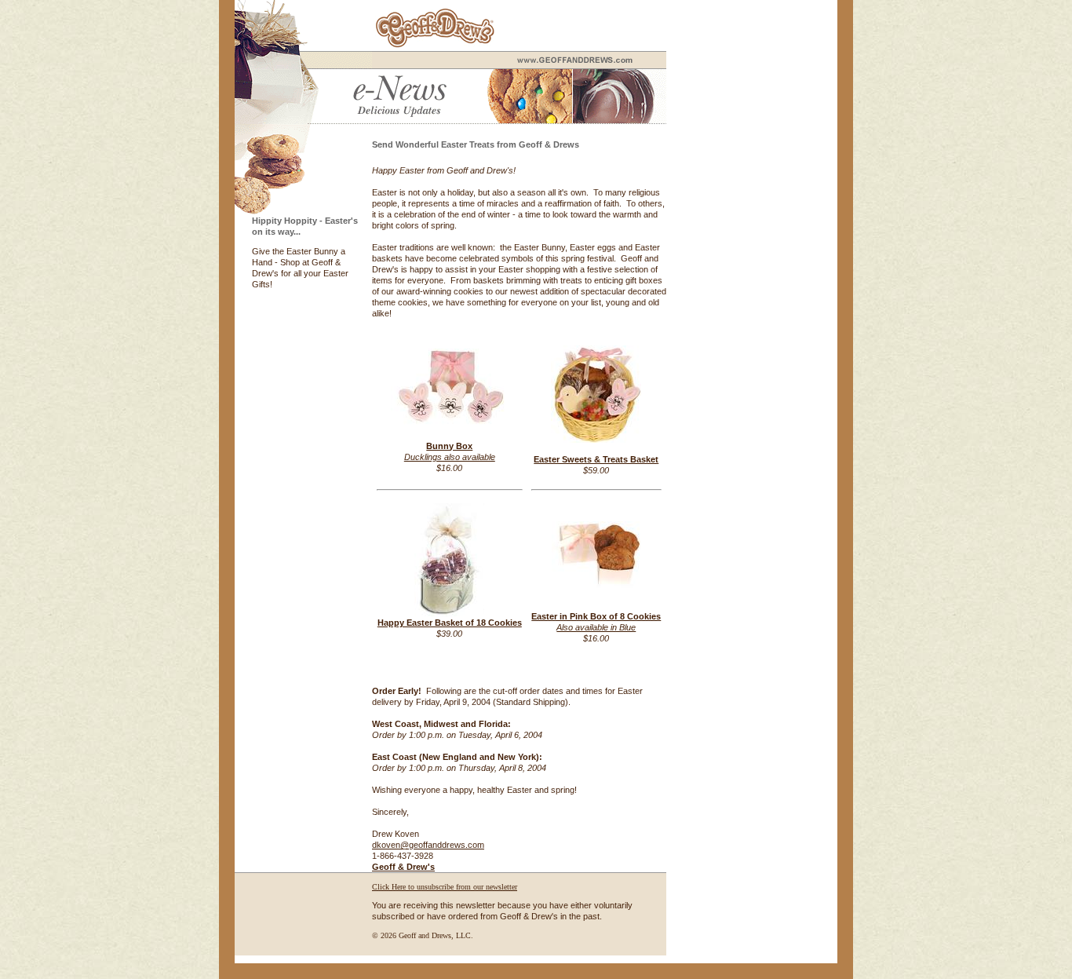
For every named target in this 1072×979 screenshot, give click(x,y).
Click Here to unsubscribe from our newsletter (444, 886)
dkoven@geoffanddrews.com (428, 844)
